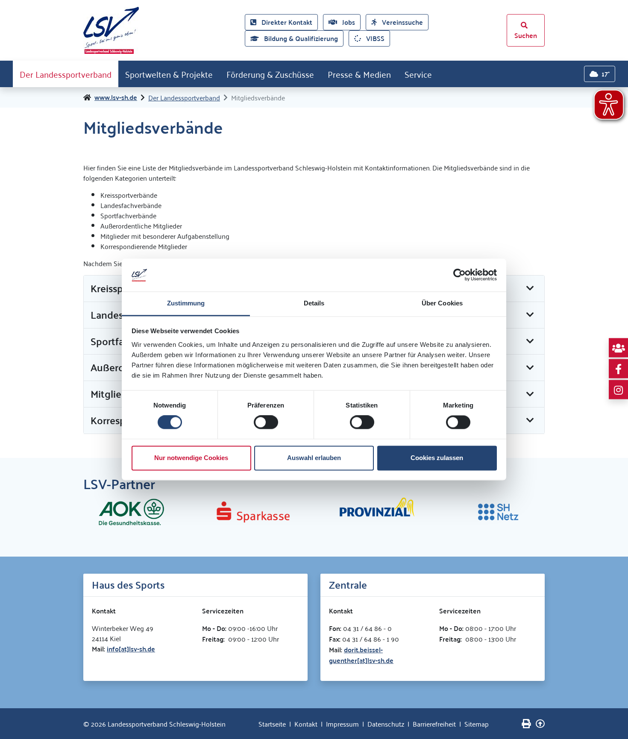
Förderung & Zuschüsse (270, 74)
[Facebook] (618, 368)
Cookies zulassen (437, 457)
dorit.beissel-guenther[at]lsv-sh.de (361, 654)
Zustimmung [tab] (186, 303)
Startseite (272, 724)
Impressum (342, 724)
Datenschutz (385, 724)
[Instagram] (618, 389)
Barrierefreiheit (434, 724)
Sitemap (476, 724)
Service (418, 74)
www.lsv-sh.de (115, 97)
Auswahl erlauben (314, 457)
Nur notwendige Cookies (191, 457)
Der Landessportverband (66, 74)
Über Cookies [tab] (442, 303)
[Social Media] (618, 348)
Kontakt (305, 724)
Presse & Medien (359, 74)
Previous (77, 512)
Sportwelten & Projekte (169, 74)
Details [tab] (314, 303)
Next (551, 512)
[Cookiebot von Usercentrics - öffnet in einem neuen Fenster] (459, 275)
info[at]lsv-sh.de (131, 648)
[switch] (266, 422)
